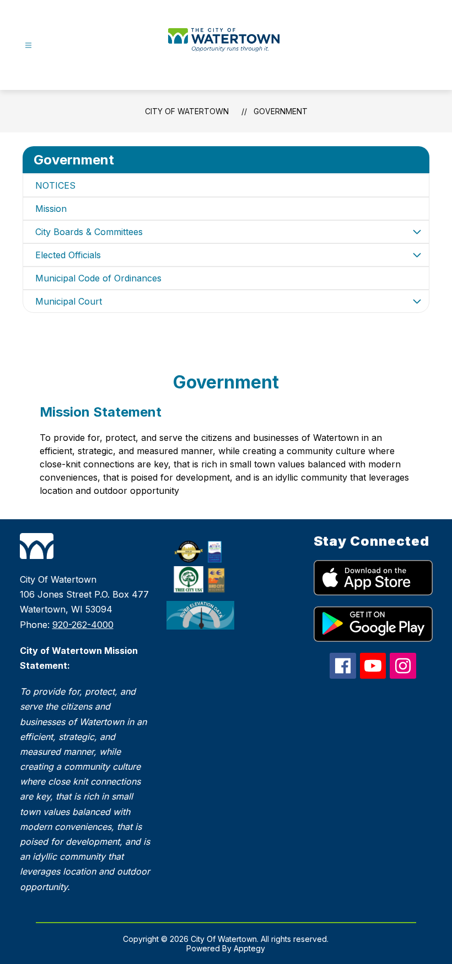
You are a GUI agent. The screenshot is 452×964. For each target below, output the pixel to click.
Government (281, 111)
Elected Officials (68, 254)
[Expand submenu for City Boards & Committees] (417, 232)
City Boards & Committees (89, 231)
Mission (51, 208)
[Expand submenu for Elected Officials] (417, 255)
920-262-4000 (83, 624)
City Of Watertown (187, 111)
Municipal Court (68, 301)
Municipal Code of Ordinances (98, 278)
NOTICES (55, 185)
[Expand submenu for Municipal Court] (417, 301)
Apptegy (249, 948)
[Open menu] (28, 45)
